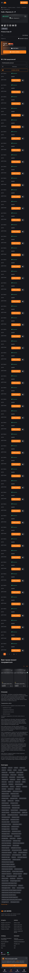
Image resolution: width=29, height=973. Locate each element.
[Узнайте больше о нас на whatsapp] (10, 25)
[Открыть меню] (2, 2)
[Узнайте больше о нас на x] (7, 25)
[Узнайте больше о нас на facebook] (5, 25)
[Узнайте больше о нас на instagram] (15, 25)
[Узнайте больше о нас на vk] (2, 25)
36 (14, 654)
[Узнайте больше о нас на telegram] (13, 25)
